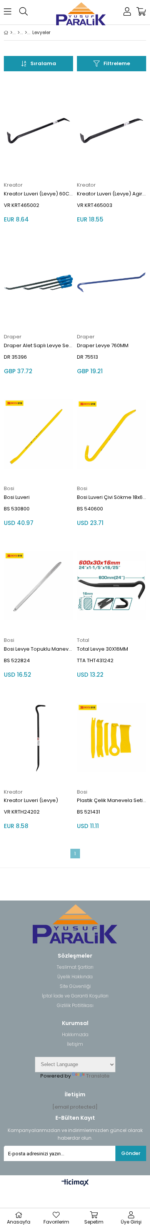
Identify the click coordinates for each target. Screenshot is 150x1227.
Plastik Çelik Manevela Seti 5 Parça (111, 800)
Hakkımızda (75, 1034)
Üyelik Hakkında (75, 976)
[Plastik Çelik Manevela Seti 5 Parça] (111, 737)
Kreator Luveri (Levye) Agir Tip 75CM (111, 193)
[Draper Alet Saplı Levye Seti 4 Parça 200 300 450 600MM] (38, 282)
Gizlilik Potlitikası (75, 1005)
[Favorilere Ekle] (38, 150)
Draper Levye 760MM (102, 345)
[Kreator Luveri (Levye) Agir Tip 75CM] (111, 130)
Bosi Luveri (17, 497)
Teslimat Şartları (75, 967)
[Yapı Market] (19, 32)
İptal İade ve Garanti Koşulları (75, 996)
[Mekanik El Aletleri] (26, 32)
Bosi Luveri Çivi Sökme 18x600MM (111, 497)
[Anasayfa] (11, 32)
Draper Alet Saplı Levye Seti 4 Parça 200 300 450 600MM (38, 345)
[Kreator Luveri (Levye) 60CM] (38, 130)
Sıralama (43, 63)
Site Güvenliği (75, 986)
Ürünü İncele (52, 150)
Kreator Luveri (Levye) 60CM (38, 193)
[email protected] (75, 1107)
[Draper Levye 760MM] (111, 282)
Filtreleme (116, 63)
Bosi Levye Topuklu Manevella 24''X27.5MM (38, 649)
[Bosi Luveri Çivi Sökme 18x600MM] (111, 434)
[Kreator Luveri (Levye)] (38, 737)
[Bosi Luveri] (38, 434)
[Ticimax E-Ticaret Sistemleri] (75, 1183)
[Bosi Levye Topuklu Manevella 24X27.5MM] (38, 586)
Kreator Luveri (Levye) (31, 800)
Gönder (130, 1153)
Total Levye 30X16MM (102, 649)
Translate (98, 1075)
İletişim (75, 1044)
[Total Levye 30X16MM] (111, 586)
